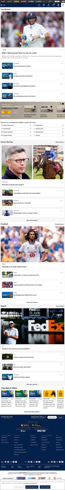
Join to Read (6, 112)
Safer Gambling (34, 444)
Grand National (4, 442)
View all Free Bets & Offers (32, 411)
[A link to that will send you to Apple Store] (25, 426)
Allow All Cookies (45, 487)
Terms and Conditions (3, 467)
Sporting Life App (18, 447)
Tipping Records (60, 449)
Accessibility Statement (19, 449)
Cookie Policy (39, 467)
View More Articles (32, 220)
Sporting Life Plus (18, 444)
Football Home (59, 224)
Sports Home (59, 306)
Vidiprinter (43, 444)
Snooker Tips (59, 447)
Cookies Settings (19, 487)
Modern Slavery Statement (20, 452)
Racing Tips (58, 437)
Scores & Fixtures (45, 442)
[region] (32, 485)
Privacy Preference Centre (30, 467)
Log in (60, 417)
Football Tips (59, 439)
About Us (16, 437)
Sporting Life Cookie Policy (30, 483)
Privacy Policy (12, 467)
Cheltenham (4, 437)
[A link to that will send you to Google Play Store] (37, 426)
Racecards (43, 437)
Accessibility (33, 442)
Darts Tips (58, 444)
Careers (16, 442)
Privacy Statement (20, 467)
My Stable (43, 447)
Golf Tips (58, 442)
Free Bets (43, 449)
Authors (16, 439)
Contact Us (33, 437)
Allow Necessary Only (32, 487)
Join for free (52, 417)
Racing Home (59, 142)
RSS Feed (16, 454)
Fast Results (44, 439)
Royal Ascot (4, 439)
